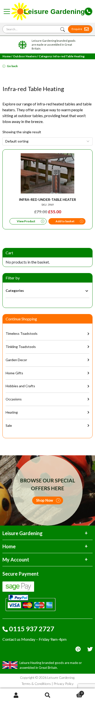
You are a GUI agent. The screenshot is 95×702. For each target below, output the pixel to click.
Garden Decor (16, 360)
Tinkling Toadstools (21, 347)
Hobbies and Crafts (20, 386)
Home (6, 56)
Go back (12, 66)
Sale (9, 425)
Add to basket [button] (65, 221)
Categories (15, 290)
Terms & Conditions (36, 684)
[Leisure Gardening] (47, 11)
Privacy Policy (64, 684)
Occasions (14, 399)
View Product (26, 221)
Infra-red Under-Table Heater (47, 199)
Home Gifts (14, 373)
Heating (12, 412)
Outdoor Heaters (25, 56)
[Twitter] (90, 649)
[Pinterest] (78, 649)
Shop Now (44, 500)
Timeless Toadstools (22, 333)
